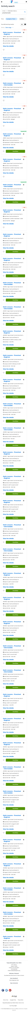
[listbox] (9, 27)
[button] (21, 24)
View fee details (8, 46)
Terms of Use (21, 1002)
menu (1, 1)
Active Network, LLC (8, 1008)
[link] (12, 33)
